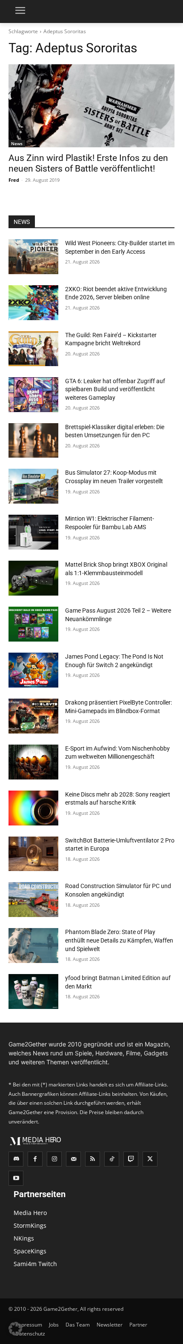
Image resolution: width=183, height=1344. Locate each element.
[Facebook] (35, 1159)
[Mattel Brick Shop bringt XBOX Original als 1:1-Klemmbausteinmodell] (33, 578)
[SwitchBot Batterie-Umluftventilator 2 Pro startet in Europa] (33, 854)
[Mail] (73, 1159)
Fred (14, 180)
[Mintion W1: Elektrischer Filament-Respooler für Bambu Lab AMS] (33, 532)
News (17, 143)
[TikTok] (111, 1159)
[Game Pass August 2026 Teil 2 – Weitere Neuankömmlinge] (33, 624)
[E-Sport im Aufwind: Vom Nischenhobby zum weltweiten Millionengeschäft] (33, 762)
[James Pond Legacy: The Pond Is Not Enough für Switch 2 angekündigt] (33, 670)
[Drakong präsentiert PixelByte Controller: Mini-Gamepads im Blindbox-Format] (33, 716)
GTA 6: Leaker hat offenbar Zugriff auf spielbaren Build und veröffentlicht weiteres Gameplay (115, 389)
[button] (15, 1328)
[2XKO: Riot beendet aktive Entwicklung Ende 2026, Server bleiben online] (33, 302)
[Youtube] (16, 1178)
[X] (150, 1159)
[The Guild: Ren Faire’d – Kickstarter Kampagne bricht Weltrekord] (33, 348)
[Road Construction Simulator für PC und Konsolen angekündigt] (33, 899)
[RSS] (92, 1159)
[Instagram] (54, 1159)
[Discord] (16, 1159)
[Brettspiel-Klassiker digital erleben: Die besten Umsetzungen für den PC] (33, 440)
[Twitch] (130, 1159)
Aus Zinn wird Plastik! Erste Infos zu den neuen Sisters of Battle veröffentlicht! (88, 163)
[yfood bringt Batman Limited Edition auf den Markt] (33, 991)
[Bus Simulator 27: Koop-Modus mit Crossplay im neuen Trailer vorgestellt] (33, 486)
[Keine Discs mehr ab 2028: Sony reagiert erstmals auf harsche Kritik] (33, 808)
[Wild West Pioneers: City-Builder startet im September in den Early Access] (33, 256)
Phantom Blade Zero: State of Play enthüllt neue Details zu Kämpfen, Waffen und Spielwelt (119, 940)
